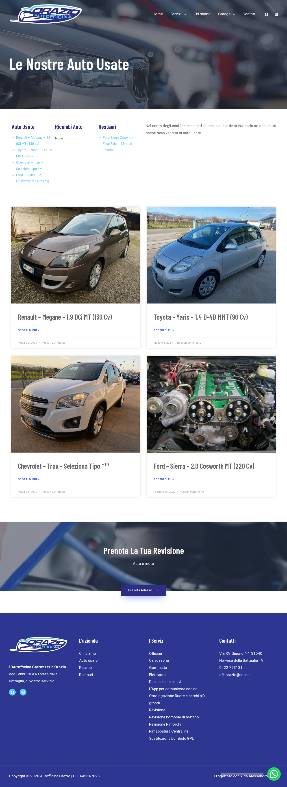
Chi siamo (202, 14)
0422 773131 (231, 667)
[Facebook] (266, 14)
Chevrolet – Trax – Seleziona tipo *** (64, 466)
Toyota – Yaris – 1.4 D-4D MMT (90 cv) (201, 316)
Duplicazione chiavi (165, 681)
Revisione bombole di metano (174, 717)
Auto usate (88, 660)
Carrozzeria (159, 660)
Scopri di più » (28, 330)
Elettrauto (158, 674)
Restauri (86, 674)
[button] (143, 590)
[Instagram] (276, 14)
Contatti (249, 14)
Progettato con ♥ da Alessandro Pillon (246, 776)
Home (158, 14)
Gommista (158, 667)
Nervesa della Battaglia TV (241, 660)
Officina (156, 653)
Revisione (157, 710)
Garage (224, 14)
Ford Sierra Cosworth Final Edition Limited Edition (119, 144)
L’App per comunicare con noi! (174, 689)
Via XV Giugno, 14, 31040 (240, 653)
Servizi (176, 14)
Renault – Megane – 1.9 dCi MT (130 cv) (65, 316)
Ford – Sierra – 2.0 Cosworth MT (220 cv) (204, 466)
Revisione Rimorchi (165, 724)
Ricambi (86, 667)
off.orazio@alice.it (235, 674)
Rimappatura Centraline (168, 731)
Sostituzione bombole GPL (171, 738)
